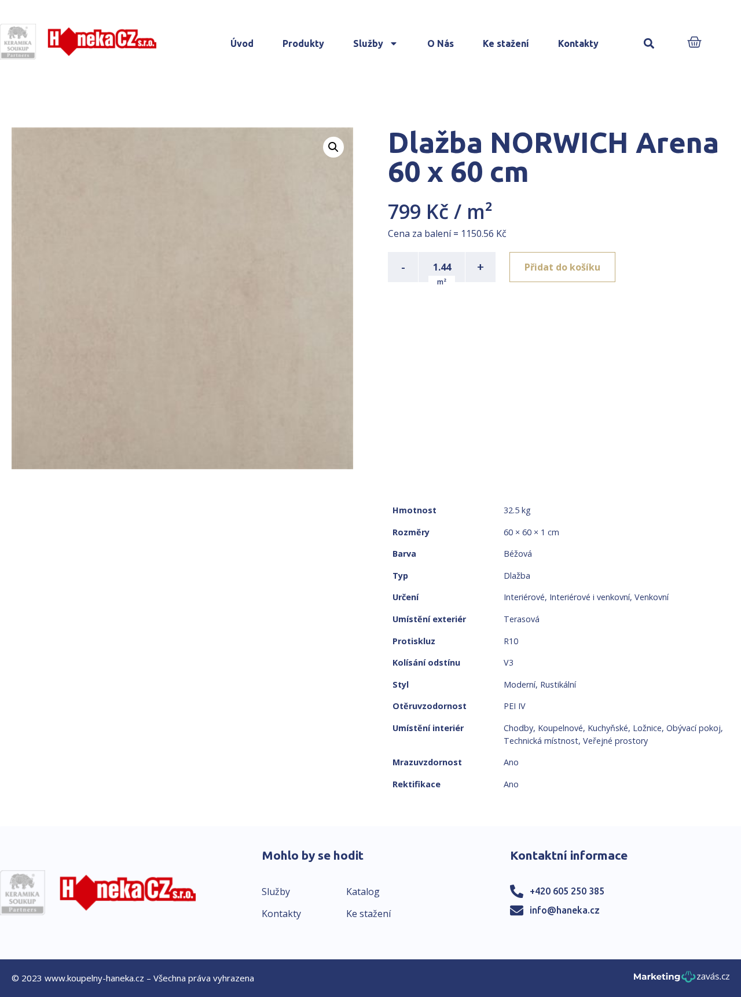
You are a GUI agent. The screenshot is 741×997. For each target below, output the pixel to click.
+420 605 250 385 (567, 891)
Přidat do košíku (562, 267)
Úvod (242, 43)
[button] (648, 43)
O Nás (440, 43)
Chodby (518, 727)
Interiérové (524, 596)
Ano (511, 762)
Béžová (518, 553)
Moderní (519, 684)
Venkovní (651, 596)
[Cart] (694, 43)
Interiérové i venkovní (589, 596)
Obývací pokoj (693, 727)
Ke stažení (506, 43)
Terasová (522, 619)
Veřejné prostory (615, 740)
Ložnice (647, 727)
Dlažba (517, 575)
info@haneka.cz (565, 910)
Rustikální (558, 684)
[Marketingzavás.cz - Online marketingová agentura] (681, 980)
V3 (508, 662)
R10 (511, 641)
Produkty (303, 43)
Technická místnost (541, 740)
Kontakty (578, 43)
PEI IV (515, 705)
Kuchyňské (608, 727)
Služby (368, 43)
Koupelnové (560, 727)
